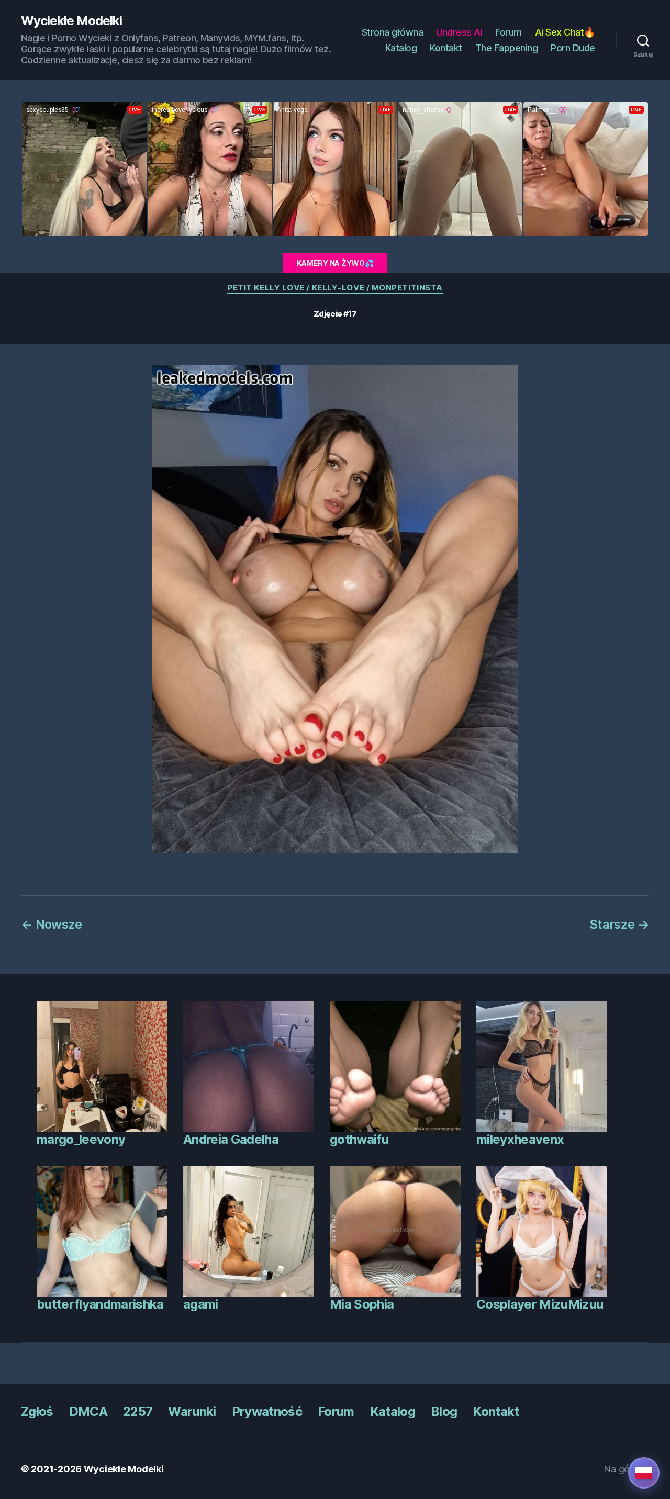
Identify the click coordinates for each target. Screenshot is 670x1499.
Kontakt (446, 47)
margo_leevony (81, 1139)
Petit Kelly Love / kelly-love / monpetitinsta (335, 287)
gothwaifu (359, 1139)
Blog (444, 1411)
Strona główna (392, 32)
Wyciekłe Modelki (71, 21)
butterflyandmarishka (100, 1304)
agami (200, 1304)
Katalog (401, 47)
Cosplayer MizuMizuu (539, 1304)
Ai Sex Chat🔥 (565, 32)
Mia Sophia (362, 1304)
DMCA (88, 1411)
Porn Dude (573, 47)
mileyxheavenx (520, 1139)
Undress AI (459, 32)
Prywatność (267, 1411)
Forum (508, 32)
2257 (137, 1411)
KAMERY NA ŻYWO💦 (335, 262)
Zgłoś (37, 1411)
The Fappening (506, 47)
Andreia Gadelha (230, 1139)
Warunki (192, 1411)
